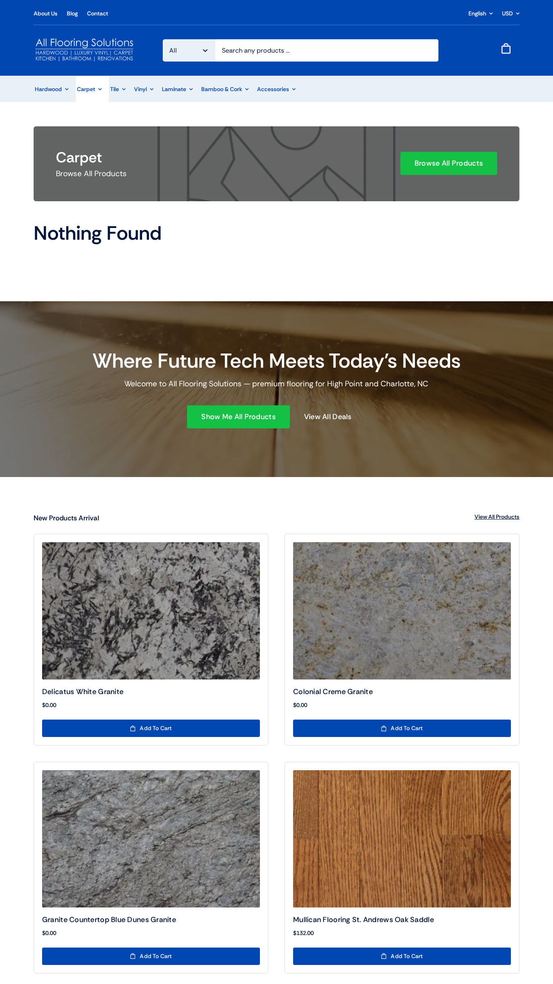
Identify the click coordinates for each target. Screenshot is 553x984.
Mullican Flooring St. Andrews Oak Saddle (363, 919)
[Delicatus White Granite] (151, 610)
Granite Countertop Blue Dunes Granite (109, 919)
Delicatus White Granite (82, 691)
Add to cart (156, 728)
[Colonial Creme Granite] (402, 610)
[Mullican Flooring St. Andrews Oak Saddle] (402, 838)
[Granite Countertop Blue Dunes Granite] (151, 838)
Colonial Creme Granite (333, 691)
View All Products (496, 516)
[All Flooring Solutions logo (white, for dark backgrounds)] (85, 40)
